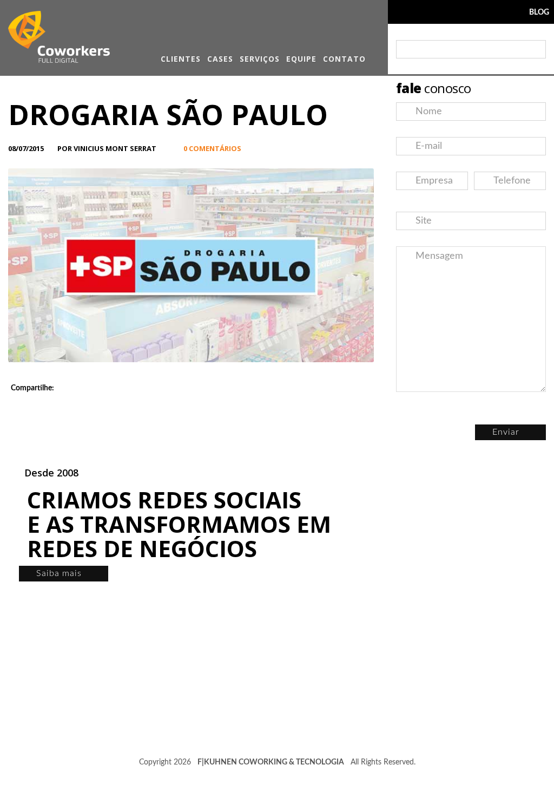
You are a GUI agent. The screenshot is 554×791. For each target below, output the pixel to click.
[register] (535, 49)
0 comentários (212, 148)
